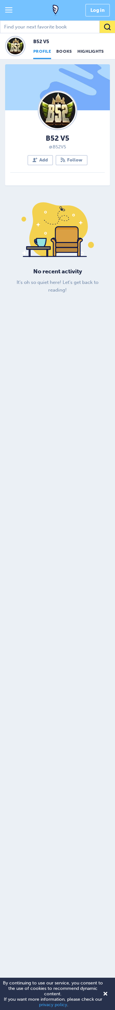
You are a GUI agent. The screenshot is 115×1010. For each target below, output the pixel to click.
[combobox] (57, 26)
